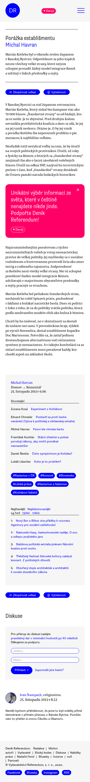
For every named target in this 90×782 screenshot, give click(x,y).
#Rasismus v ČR (24, 475)
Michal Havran (21, 44)
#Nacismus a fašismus (52, 484)
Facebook (14, 772)
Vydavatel (24, 752)
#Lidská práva (22, 484)
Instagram (50, 772)
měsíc (36, 513)
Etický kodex (43, 752)
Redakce (38, 748)
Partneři (13, 760)
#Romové (46, 475)
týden (26, 513)
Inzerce (58, 756)
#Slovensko (66, 475)
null (69, 756)
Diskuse (61, 752)
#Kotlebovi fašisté (25, 492)
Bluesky (44, 756)
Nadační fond (25, 756)
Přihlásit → (21, 670)
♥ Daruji (49, 11)
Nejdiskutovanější (38, 509)
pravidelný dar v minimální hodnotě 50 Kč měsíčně (44, 638)
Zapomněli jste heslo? (49, 670)
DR (13, 10)
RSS (66, 772)
